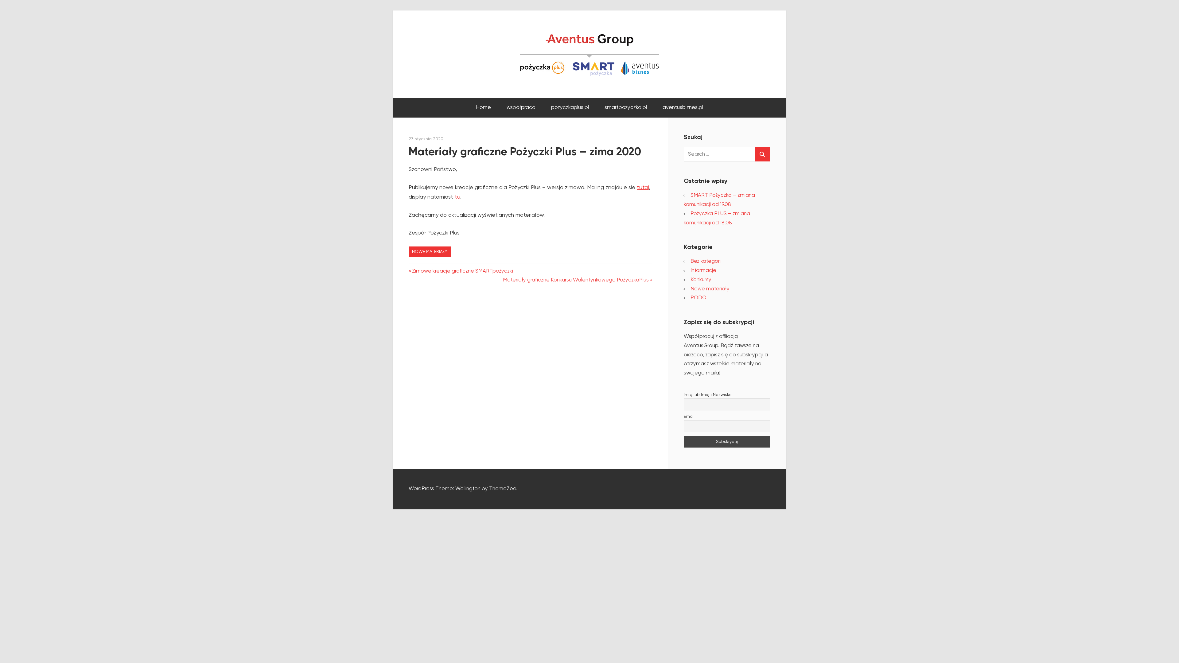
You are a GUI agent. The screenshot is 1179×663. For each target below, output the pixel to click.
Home (483, 107)
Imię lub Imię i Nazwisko (708, 395)
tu (457, 197)
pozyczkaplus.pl (570, 107)
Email (689, 416)
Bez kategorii (706, 261)
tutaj (643, 187)
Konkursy (701, 279)
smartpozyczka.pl (626, 107)
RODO (698, 297)
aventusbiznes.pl (683, 107)
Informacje (703, 270)
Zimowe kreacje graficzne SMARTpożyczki (462, 271)
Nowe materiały (429, 252)
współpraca (521, 107)
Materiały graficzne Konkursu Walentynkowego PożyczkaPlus (576, 280)
